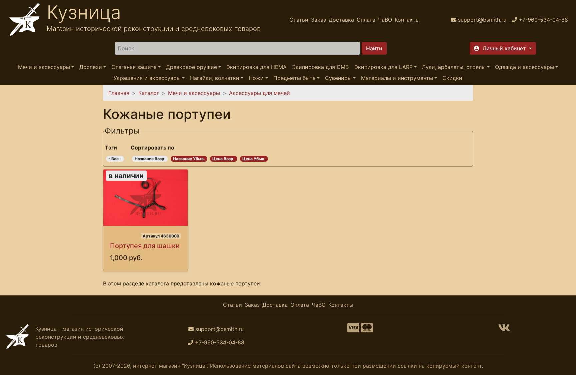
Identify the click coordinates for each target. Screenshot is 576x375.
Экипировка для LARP (383, 67)
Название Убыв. (189, 158)
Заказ (318, 19)
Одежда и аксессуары (524, 67)
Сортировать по (152, 147)
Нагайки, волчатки (214, 78)
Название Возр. (150, 158)
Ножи (256, 78)
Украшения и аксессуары (147, 78)
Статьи (298, 19)
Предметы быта (294, 78)
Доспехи (90, 67)
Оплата (366, 19)
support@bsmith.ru (219, 329)
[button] (503, 48)
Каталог (148, 93)
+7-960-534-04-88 (219, 342)
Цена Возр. (223, 158)
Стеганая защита (134, 67)
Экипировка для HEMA (256, 67)
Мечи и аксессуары (44, 67)
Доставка (341, 19)
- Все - (115, 158)
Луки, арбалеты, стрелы (454, 67)
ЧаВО (385, 19)
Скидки (452, 78)
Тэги (111, 147)
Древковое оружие (191, 67)
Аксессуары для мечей (259, 93)
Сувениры (338, 78)
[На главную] (24, 19)
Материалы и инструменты (397, 78)
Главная (118, 93)
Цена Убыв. (254, 158)
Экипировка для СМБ (320, 67)
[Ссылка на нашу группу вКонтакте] (504, 329)
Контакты (407, 19)
